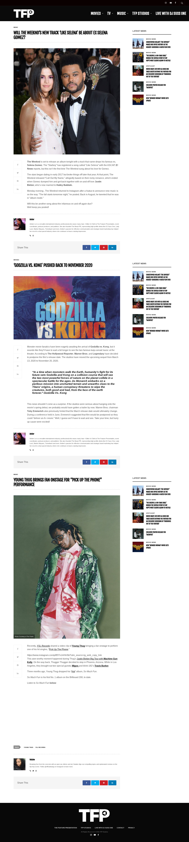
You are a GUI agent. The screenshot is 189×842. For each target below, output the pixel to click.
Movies (96, 13)
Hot (73, 671)
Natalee (32, 759)
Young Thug (78, 646)
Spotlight (150, 66)
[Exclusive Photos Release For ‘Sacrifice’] (138, 86)
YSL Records (43, 646)
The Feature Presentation (65, 828)
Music (121, 13)
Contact (120, 828)
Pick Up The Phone (58, 649)
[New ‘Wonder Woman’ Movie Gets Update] (138, 100)
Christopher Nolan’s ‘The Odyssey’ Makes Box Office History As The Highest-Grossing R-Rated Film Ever (158, 44)
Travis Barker (101, 666)
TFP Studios (140, 13)
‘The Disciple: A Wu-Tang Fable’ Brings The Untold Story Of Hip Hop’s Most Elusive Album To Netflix (158, 58)
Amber (32, 219)
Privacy (131, 828)
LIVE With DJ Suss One (171, 13)
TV (109, 13)
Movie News (151, 39)
